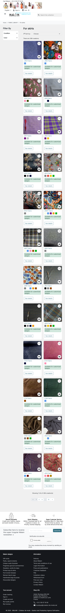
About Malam (38, 561)
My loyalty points (8, 601)
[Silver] (28, 138)
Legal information (39, 566)
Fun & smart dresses (9, 573)
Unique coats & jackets (10, 563)
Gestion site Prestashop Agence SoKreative (45, 610)
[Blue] (25, 63)
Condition (7, 33)
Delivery (36, 558)
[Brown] (33, 251)
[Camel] (51, 476)
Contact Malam (38, 585)
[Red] (48, 176)
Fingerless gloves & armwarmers (13, 566)
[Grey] (28, 176)
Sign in (5, 597)
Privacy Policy (38, 582)
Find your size (38, 580)
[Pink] (25, 101)
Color (5, 38)
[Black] (25, 176)
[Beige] (45, 213)
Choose (47, 34)
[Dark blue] (48, 101)
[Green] (53, 176)
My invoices (7, 604)
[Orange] (53, 213)
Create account (8, 599)
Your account (7, 590)
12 (48, 499)
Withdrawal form (39, 577)
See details (28, 73)
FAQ (35, 573)
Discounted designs (9, 580)
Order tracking (7, 594)
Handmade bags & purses (11, 577)
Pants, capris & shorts (10, 561)
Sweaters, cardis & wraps (11, 568)
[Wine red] (28, 476)
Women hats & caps (9, 575)
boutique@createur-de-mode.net (46, 605)
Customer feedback (40, 570)
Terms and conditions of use (43, 563)
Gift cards (6, 558)
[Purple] (25, 138)
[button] (16, 10)
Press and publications (41, 568)
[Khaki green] (28, 101)
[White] (45, 101)
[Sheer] (28, 213)
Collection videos (39, 575)
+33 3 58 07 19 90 (42, 602)
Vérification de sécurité (37, 536)
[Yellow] (48, 138)
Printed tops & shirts (9, 570)
